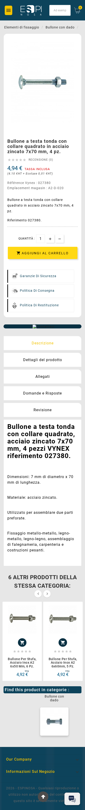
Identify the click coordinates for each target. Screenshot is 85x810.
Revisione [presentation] (43, 410)
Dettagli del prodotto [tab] (42, 360)
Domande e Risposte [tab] (42, 393)
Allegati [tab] (42, 376)
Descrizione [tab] (43, 343)
